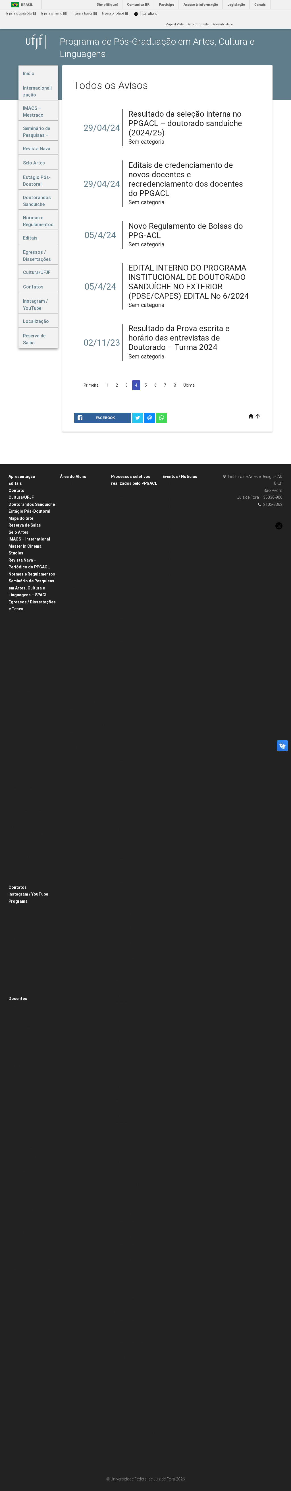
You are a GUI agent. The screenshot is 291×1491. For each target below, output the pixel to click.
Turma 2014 (20, 677)
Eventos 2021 (174, 514)
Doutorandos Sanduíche (32, 504)
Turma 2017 (20, 654)
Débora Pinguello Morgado (31, 1036)
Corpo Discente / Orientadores (85, 484)
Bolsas (119, 1207)
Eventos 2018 (174, 537)
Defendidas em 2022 (26, 722)
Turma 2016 (20, 661)
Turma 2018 (20, 646)
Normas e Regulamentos (32, 574)
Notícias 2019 (175, 642)
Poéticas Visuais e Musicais (32, 880)
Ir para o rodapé (114, 13)
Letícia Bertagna (23, 1127)
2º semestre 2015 (75, 619)
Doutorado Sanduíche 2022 (134, 1456)
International (146, 14)
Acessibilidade (223, 24)
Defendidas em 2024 (26, 707)
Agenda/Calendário (180, 665)
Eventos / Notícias (180, 476)
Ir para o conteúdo (20, 13)
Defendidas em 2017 (26, 759)
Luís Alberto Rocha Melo (28, 1142)
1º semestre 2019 (75, 567)
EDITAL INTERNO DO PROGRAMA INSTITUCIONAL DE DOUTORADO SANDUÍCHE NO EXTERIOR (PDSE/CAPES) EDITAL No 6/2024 (188, 282)
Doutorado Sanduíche (130, 1365)
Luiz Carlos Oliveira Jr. (28, 1157)
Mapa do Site (174, 24)
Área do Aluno (73, 476)
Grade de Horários (76, 521)
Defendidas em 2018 (26, 752)
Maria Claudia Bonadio (28, 1209)
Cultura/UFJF (21, 497)
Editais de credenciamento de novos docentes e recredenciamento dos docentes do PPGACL (185, 179)
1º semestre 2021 (75, 544)
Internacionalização (26, 984)
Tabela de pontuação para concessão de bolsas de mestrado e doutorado (82, 747)
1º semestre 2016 (75, 612)
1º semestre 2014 (75, 642)
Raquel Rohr (20, 1187)
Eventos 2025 (174, 491)
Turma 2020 (20, 631)
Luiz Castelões (22, 1149)
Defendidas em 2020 (26, 737)
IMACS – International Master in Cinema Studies (29, 546)
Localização (20, 991)
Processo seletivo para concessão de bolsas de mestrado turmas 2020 (131, 1244)
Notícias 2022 (175, 619)
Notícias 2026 (175, 589)
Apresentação (22, 476)
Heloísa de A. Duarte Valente (32, 1104)
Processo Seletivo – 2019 (132, 890)
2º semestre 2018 (75, 574)
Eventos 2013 (174, 574)
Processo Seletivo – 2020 (132, 883)
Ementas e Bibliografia (79, 778)
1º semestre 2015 (75, 627)
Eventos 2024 (174, 499)
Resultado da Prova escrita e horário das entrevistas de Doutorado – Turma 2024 (179, 338)
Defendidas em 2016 (26, 767)
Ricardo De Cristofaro (27, 1202)
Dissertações (20, 692)
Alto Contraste (198, 24)
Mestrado (70, 506)
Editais (15, 483)
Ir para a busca (84, 13)
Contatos (18, 887)
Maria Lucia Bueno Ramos (31, 1217)
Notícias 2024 (175, 604)
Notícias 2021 (175, 627)
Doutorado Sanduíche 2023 (134, 1448)
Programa (18, 901)
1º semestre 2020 (75, 552)
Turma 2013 (20, 684)
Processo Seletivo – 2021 (132, 875)
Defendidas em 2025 (26, 699)
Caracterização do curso (29, 939)
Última (189, 385)
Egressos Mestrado (25, 616)
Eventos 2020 (174, 521)
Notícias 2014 (175, 657)
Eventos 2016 (174, 552)
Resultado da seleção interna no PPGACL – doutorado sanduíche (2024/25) (185, 123)
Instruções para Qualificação (84, 680)
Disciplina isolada (127, 973)
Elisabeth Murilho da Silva (30, 1043)
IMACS (119, 853)
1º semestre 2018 (75, 582)
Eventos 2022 (174, 506)
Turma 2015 (20, 669)
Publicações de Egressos (29, 812)
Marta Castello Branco (27, 1164)
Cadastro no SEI (74, 717)
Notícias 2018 (175, 649)
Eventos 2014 (174, 567)
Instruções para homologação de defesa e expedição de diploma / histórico (85, 657)
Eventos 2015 (174, 559)
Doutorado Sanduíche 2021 (134, 1463)
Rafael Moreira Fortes (27, 1179)
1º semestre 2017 (75, 597)
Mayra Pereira (21, 1172)
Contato (16, 490)
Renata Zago (20, 1255)
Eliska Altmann (22, 1051)
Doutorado (70, 499)
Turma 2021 (20, 624)
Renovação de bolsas (129, 1312)
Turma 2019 (20, 639)
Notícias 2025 (175, 597)
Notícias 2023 (175, 612)
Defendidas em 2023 (26, 714)
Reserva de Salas (25, 525)
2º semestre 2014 (75, 634)
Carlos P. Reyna (22, 1021)
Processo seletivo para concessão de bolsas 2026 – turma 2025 (134, 1222)
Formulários (72, 672)
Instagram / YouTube (28, 894)
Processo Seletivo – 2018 (132, 898)
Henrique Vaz (21, 1119)
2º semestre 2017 (75, 589)
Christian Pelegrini (25, 1028)
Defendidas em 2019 (26, 744)
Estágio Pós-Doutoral (29, 511)
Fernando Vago (22, 1081)
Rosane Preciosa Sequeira (30, 1262)
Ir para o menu (53, 13)
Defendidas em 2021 (26, 729)
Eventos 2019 (174, 529)
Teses (15, 782)
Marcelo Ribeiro (22, 1194)
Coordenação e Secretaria (30, 976)
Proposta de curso (24, 916)
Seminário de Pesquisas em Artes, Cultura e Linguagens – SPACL (31, 588)
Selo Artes (18, 532)
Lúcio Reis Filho (22, 1134)
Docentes (18, 998)
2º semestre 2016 (75, 604)
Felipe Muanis (21, 1074)
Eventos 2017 (174, 544)
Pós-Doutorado (125, 905)
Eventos (170, 484)
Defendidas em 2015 (26, 774)
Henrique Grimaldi (25, 1111)
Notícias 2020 (175, 634)
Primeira (91, 385)
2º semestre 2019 (75, 559)
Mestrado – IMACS (76, 514)
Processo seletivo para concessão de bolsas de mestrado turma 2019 (131, 1267)
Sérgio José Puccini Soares (31, 1270)
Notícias (171, 582)
